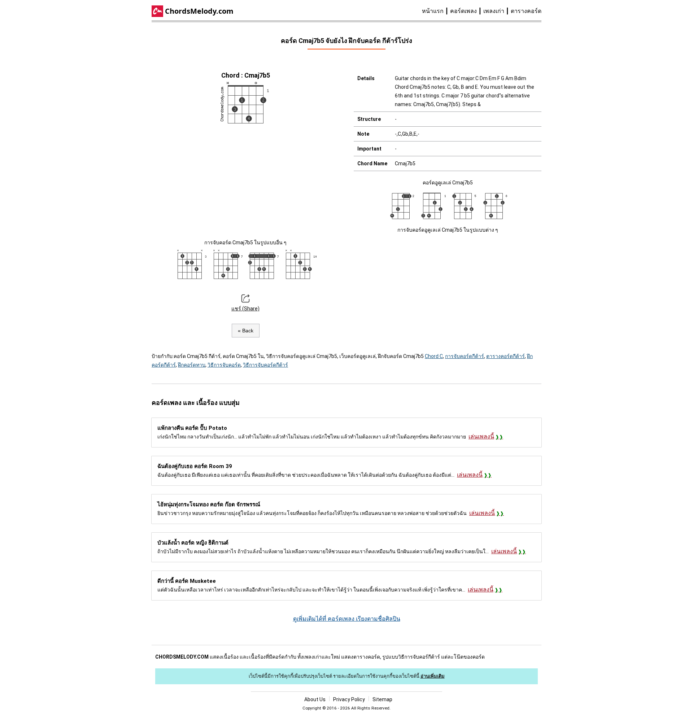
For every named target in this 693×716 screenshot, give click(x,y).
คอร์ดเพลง (463, 11)
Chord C (434, 356)
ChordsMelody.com (199, 11)
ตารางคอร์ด (526, 11)
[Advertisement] (245, 180)
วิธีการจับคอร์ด (224, 365)
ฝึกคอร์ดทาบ (191, 365)
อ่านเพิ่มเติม (432, 676)
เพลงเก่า (493, 11)
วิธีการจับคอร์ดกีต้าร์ (265, 365)
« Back (245, 330)
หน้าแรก (433, 11)
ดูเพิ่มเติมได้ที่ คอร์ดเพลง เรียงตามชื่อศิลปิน (346, 618)
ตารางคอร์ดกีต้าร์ (505, 356)
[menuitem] (436, 11)
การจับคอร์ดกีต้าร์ (464, 356)
